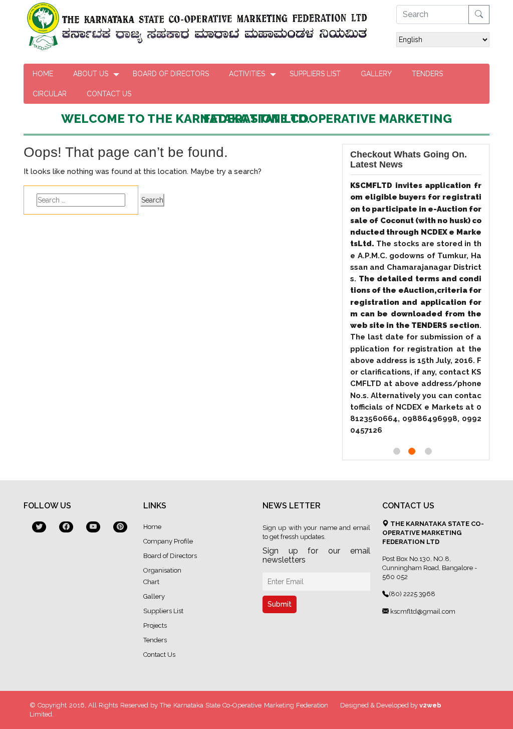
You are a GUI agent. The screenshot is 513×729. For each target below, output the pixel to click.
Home (43, 74)
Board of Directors (171, 74)
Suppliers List (315, 74)
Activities (247, 74)
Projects (155, 625)
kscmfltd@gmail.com (422, 611)
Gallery (376, 74)
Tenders (427, 74)
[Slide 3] (428, 451)
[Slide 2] (411, 451)
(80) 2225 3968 (412, 594)
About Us (90, 74)
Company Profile (168, 541)
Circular (50, 94)
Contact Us (109, 94)
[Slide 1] (396, 451)
